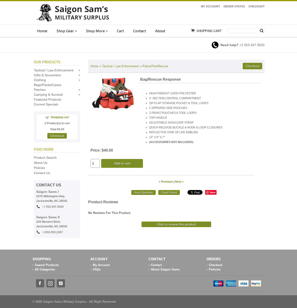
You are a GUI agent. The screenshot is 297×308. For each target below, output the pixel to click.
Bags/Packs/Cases (47, 85)
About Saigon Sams (165, 269)
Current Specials (46, 104)
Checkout (257, 6)
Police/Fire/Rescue (155, 66)
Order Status (234, 6)
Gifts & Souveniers (47, 75)
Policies (39, 168)
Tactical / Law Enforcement (120, 66)
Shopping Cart (209, 31)
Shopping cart (60, 117)
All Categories (45, 269)
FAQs (96, 269)
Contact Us (42, 173)
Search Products (47, 265)
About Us (40, 163)
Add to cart (122, 163)
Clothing (40, 80)
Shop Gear (65, 31)
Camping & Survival (48, 94)
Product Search (45, 157)
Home (42, 31)
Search (262, 30)
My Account (210, 6)
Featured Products (47, 99)
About (160, 31)
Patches (40, 90)
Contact (139, 31)
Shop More (95, 31)
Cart (120, 31)
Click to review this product (176, 224)
